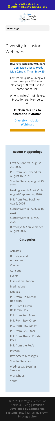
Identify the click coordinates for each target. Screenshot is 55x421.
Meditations (17, 286)
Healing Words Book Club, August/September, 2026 (27, 192)
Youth (14, 381)
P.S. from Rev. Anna (22, 315)
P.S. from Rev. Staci (22, 331)
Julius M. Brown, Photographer (33, 414)
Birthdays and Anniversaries (19, 258)
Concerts (15, 270)
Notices (15, 291)
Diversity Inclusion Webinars (27, 122)
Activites (15, 251)
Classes (15, 265)
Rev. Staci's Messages (24, 356)
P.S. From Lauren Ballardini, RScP (21, 308)
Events (14, 276)
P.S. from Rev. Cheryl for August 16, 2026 (25, 174)
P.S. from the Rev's (22, 345)
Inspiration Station (22, 281)
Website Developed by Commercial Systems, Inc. (26, 408)
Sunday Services (20, 361)
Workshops (17, 375)
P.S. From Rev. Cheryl (23, 320)
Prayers (15, 350)
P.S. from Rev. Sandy (23, 326)
